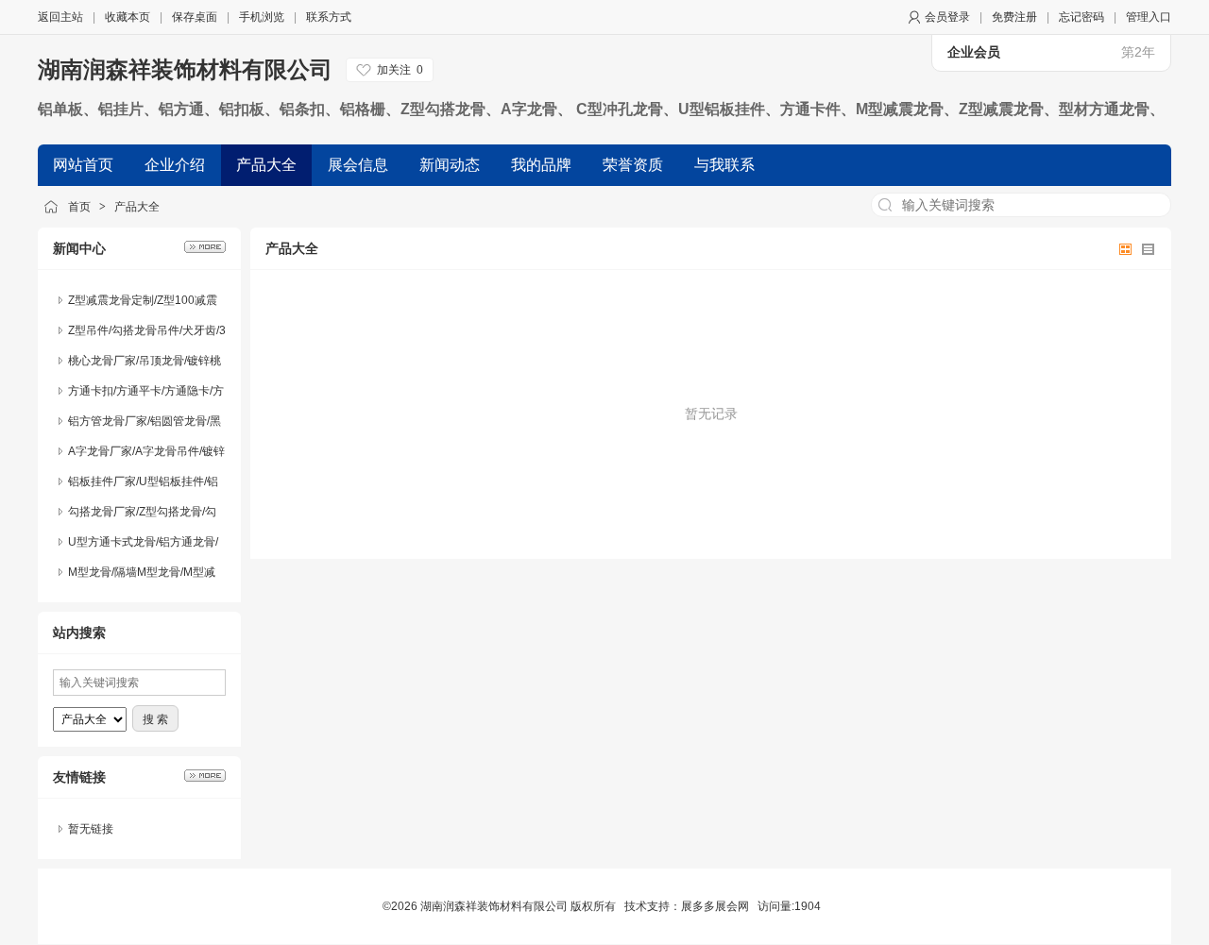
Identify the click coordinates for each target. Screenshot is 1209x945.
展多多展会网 (715, 906)
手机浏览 (261, 17)
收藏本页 (127, 17)
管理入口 (1148, 17)
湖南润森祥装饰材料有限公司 (185, 69)
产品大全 (137, 206)
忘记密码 (1081, 17)
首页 (79, 206)
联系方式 (328, 17)
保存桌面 (194, 17)
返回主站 (60, 17)
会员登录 (947, 17)
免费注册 (1014, 17)
